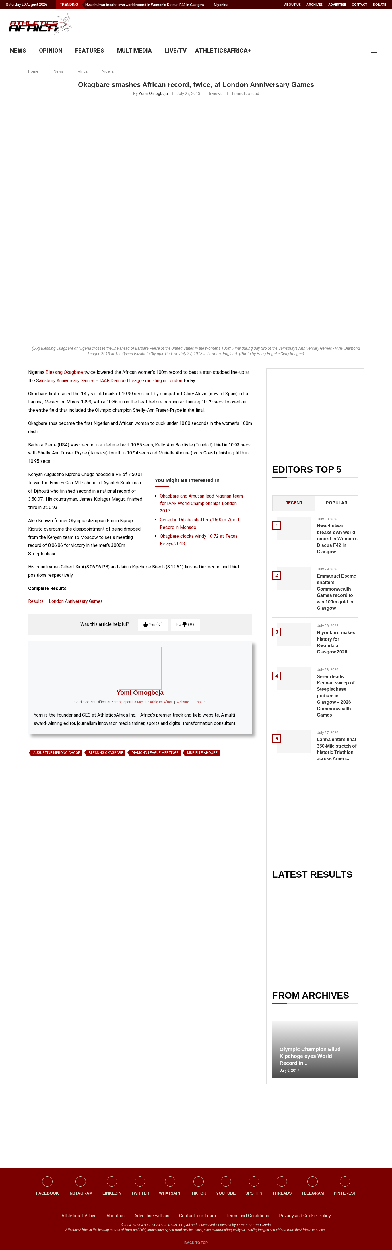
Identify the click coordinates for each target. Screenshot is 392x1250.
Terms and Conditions (247, 1215)
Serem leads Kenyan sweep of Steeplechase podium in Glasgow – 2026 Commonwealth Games (335, 695)
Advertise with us (151, 1215)
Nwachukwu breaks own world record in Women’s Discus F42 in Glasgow (144, 5)
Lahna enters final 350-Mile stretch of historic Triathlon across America (336, 749)
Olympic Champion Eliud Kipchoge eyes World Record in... (310, 1056)
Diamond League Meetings (155, 753)
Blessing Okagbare (64, 372)
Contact (359, 4)
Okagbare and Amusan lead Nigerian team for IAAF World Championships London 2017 (201, 503)
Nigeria (108, 71)
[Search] (383, 51)
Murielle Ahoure (202, 753)
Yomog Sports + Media (254, 1225)
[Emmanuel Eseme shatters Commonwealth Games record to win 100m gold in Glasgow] (294, 578)
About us (292, 4)
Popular (336, 503)
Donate (379, 4)
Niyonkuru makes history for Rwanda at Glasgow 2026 (336, 642)
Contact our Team (197, 1215)
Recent (294, 503)
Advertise (337, 4)
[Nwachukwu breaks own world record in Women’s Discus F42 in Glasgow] (294, 528)
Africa (83, 71)
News (58, 71)
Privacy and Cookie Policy (305, 1215)
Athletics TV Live (79, 1215)
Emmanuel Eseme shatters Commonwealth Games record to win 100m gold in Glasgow (336, 592)
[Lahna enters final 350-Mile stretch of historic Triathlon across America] (294, 741)
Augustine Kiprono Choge (56, 753)
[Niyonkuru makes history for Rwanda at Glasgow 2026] (294, 634)
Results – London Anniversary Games (65, 601)
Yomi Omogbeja (153, 93)
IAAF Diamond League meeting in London (141, 380)
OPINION (50, 50)
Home (33, 71)
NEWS (18, 50)
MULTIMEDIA (134, 50)
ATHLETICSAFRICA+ (223, 50)
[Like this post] (54, 825)
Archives (314, 4)
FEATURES (89, 50)
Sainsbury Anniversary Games (65, 380)
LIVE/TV (176, 50)
